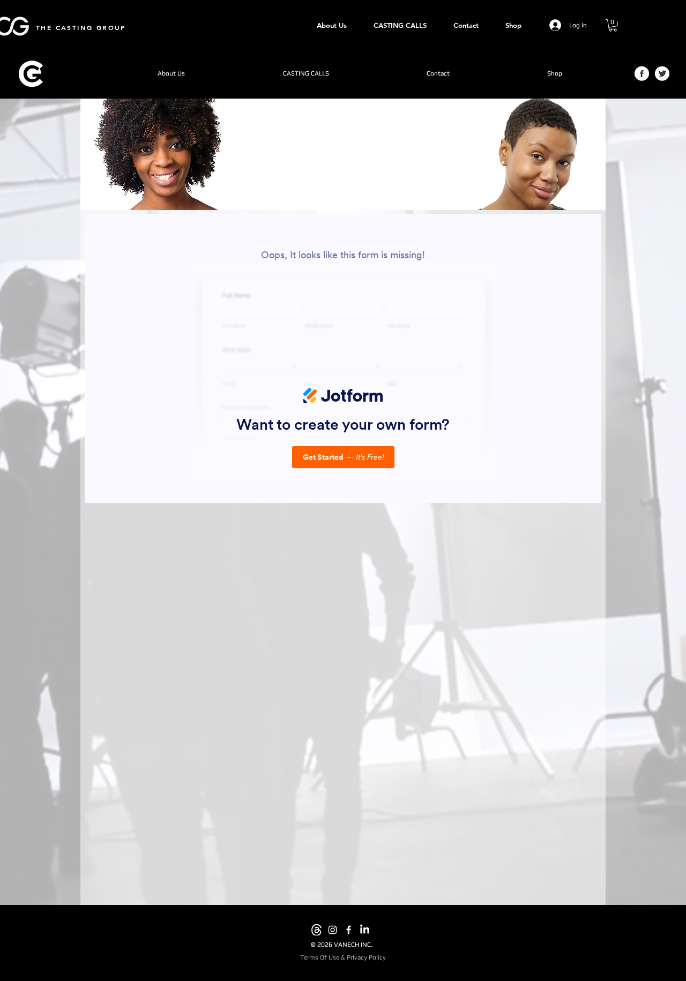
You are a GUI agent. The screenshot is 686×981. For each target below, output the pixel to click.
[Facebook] (348, 929)
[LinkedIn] (364, 929)
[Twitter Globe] (662, 74)
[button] (613, 25)
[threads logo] (316, 929)
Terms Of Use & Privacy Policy (343, 957)
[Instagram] (332, 929)
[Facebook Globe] (642, 74)
